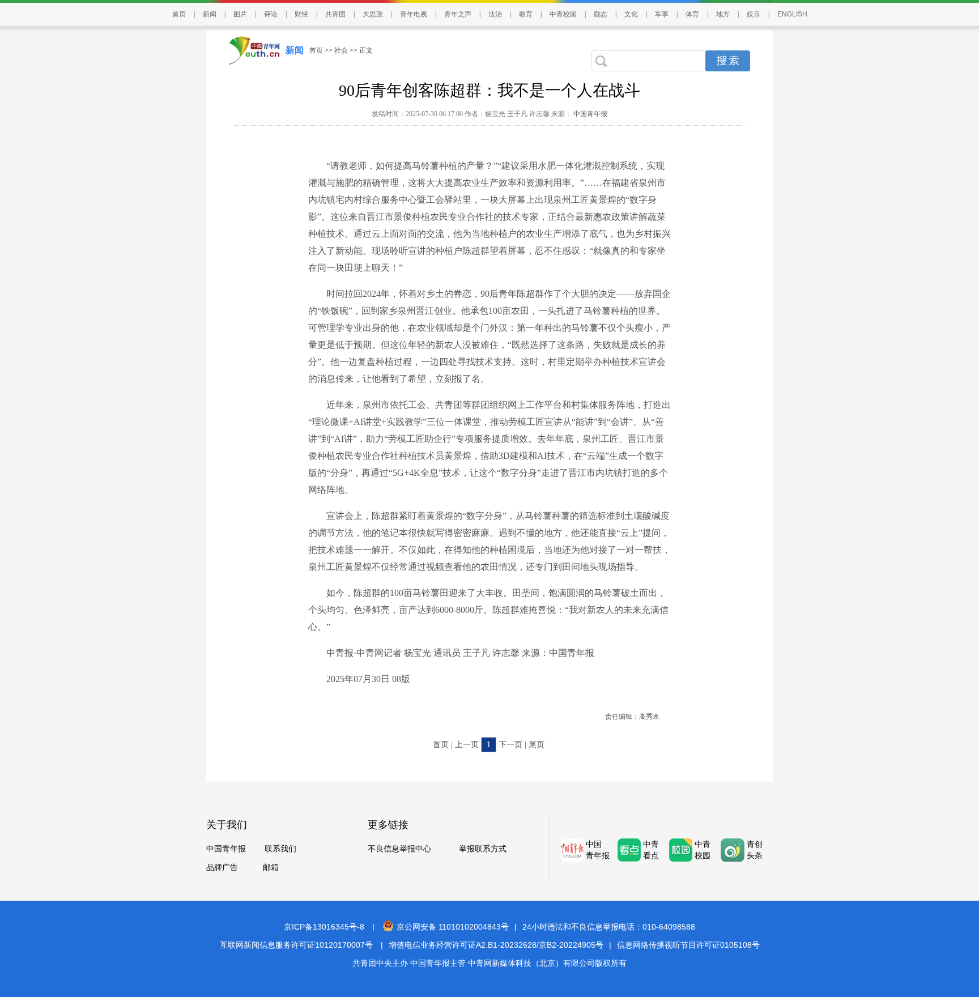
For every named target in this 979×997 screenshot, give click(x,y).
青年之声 (457, 14)
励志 (600, 14)
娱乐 (753, 14)
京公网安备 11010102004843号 (453, 926)
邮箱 (271, 867)
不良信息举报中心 (399, 849)
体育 (692, 14)
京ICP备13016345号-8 (324, 926)
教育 (526, 14)
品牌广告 (222, 867)
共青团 (335, 14)
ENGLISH (792, 14)
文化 (631, 14)
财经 (301, 14)
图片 (240, 14)
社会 (341, 50)
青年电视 (413, 14)
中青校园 (563, 14)
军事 (662, 14)
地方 (723, 14)
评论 (271, 14)
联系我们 (280, 849)
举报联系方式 (482, 849)
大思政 (373, 14)
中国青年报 (589, 114)
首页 (179, 14)
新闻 (209, 14)
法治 (495, 14)
